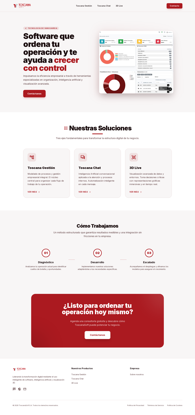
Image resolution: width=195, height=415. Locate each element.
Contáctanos (34, 93)
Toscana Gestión (84, 6)
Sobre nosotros (137, 374)
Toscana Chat (103, 6)
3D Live (119, 6)
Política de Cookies (174, 405)
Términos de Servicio (155, 405)
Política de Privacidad (135, 405)
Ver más (34, 192)
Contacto (174, 6)
